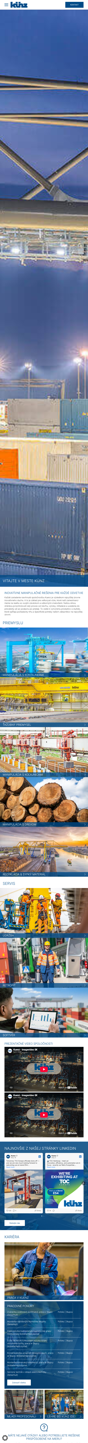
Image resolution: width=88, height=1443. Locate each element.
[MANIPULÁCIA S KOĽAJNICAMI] (44, 752)
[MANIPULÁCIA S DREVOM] (44, 801)
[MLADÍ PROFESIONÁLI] (23, 1404)
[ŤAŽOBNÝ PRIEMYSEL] (44, 702)
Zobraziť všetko (19, 1382)
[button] (5, 1438)
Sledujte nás (14, 1223)
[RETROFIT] (44, 962)
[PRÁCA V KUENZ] (44, 1271)
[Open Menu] (6, 4)
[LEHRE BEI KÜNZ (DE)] (64, 1404)
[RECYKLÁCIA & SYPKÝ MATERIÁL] (44, 851)
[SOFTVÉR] (44, 1012)
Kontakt (74, 5)
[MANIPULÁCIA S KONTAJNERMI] (44, 652)
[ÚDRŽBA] (44, 913)
